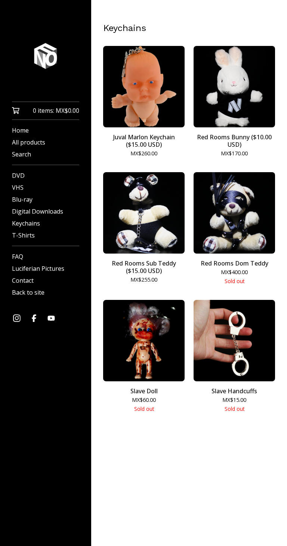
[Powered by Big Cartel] (189, 520)
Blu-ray (22, 199)
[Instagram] (17, 318)
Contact (23, 280)
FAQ (17, 256)
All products (28, 142)
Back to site (28, 292)
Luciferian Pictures (38, 268)
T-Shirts (23, 235)
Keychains (26, 223)
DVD (18, 175)
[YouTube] (51, 318)
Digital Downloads (37, 211)
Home (20, 130)
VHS (18, 187)
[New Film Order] (45, 56)
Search (21, 154)
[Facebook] (34, 318)
